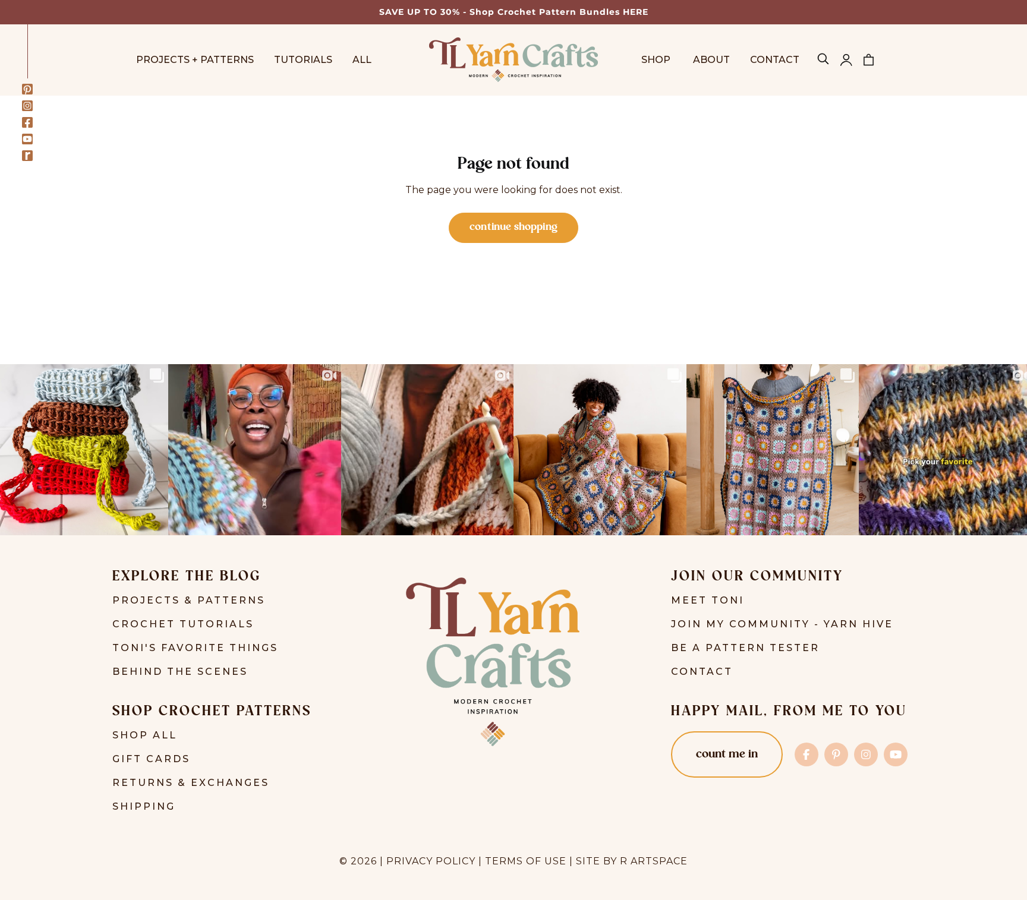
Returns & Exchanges (190, 782)
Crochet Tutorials (183, 624)
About (711, 59)
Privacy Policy (430, 861)
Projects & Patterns (188, 600)
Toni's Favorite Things (195, 647)
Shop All (144, 735)
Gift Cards (151, 759)
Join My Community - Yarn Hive (782, 624)
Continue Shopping (513, 227)
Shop (657, 59)
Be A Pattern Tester (745, 647)
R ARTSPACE (654, 861)
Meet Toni (707, 600)
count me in (727, 754)
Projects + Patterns (195, 59)
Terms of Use (525, 861)
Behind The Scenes (180, 671)
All (361, 59)
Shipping (143, 806)
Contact (774, 59)
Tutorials (303, 59)
